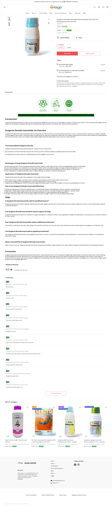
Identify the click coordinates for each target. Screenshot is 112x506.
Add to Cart (90, 53)
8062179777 (55, 483)
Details (103, 64)
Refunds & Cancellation (15, 503)
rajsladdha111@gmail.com (59, 480)
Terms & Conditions (25, 503)
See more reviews (56, 393)
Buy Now (67, 53)
